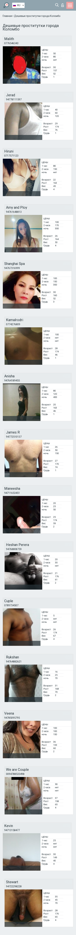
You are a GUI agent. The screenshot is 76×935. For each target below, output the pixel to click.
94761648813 (14, 211)
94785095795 (12, 717)
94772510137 (14, 436)
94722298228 (14, 886)
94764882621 (14, 661)
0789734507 (11, 605)
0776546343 (11, 43)
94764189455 (12, 380)
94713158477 (12, 830)
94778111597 (14, 99)
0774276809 (13, 324)
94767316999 (12, 268)
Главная (8, 16)
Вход (63, 4)
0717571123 (11, 155)
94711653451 (12, 493)
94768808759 (14, 549)
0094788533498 (15, 774)
